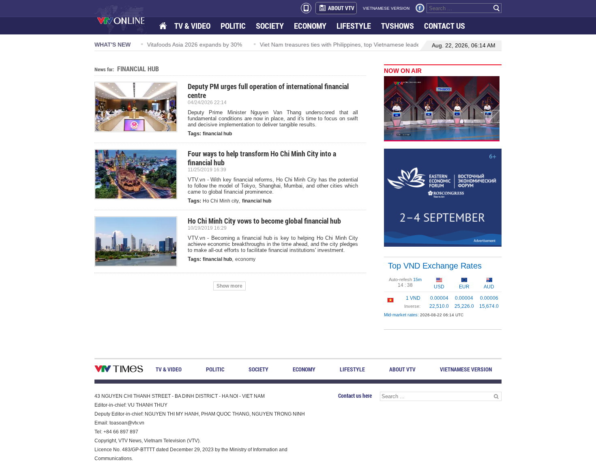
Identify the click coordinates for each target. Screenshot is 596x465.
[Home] (163, 26)
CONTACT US (444, 25)
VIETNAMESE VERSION (386, 8)
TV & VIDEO (192, 25)
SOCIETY (270, 25)
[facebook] (420, 8)
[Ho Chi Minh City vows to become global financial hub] (139, 241)
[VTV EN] (126, 20)
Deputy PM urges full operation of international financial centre (268, 90)
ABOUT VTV (341, 8)
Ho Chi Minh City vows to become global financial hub (264, 221)
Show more (229, 286)
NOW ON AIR (403, 70)
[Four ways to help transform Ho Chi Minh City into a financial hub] (139, 174)
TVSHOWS (397, 25)
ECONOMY (310, 25)
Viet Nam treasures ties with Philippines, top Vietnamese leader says (345, 44)
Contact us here (355, 395)
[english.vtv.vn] (118, 370)
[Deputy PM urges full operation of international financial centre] (139, 107)
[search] (496, 8)
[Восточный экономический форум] (443, 197)
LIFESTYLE (354, 25)
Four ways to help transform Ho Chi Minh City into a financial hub (262, 158)
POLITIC (233, 25)
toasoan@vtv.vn (126, 423)
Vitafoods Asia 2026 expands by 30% (191, 44)
